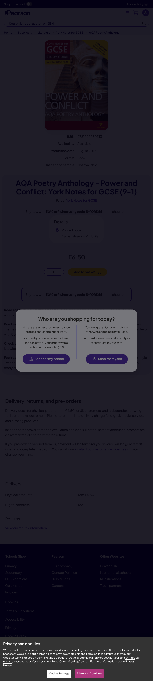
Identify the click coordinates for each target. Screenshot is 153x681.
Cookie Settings (59, 673)
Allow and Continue (89, 673)
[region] (76, 659)
